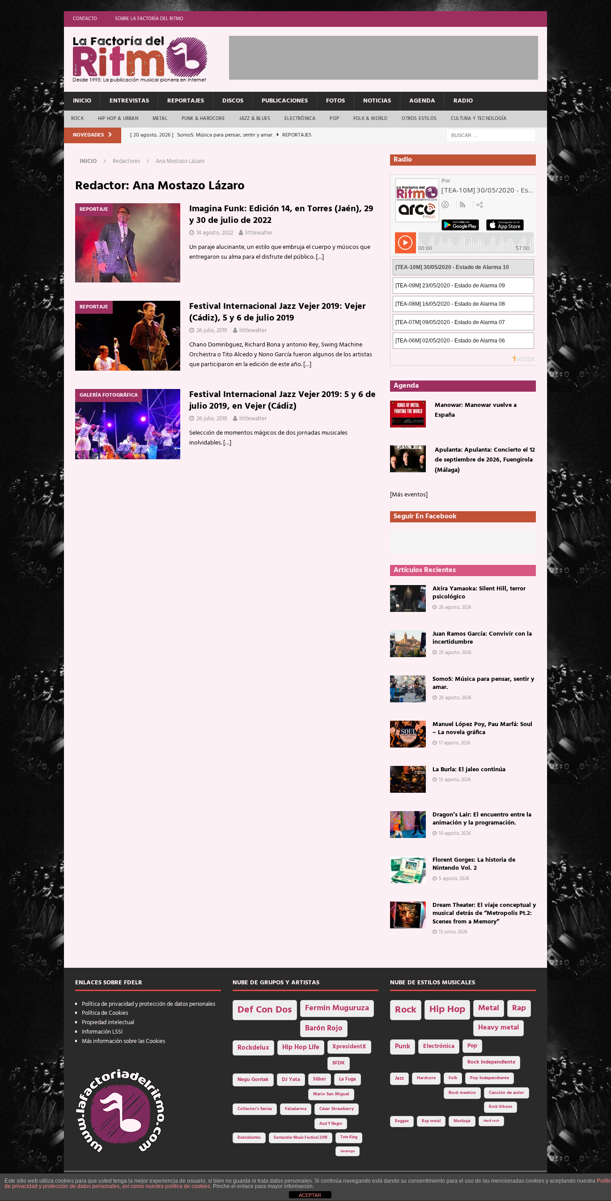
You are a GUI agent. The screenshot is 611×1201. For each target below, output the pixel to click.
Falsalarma (295, 1109)
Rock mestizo (462, 1093)
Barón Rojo (324, 1028)
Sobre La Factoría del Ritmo (149, 19)
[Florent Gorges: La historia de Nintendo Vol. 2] (408, 869)
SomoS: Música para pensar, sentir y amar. (483, 683)
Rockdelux (253, 1048)
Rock (77, 119)
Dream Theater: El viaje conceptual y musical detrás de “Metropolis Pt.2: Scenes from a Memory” (484, 913)
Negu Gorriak (253, 1079)
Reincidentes (249, 1138)
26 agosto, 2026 (455, 607)
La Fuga (347, 1079)
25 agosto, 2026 (455, 653)
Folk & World (370, 119)
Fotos (335, 101)
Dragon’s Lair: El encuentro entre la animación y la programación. (482, 819)
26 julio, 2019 (211, 330)
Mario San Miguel (331, 1094)
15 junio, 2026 (453, 932)
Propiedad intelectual (108, 1022)
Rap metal (431, 1121)
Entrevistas (129, 101)
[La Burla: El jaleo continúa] (408, 779)
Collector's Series (255, 1109)
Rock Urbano (500, 1106)
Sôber (319, 1079)
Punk (402, 1046)
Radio (463, 101)
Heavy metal (498, 1028)
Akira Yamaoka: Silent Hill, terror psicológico (479, 593)
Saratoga (347, 1151)
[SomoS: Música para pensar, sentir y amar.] (408, 688)
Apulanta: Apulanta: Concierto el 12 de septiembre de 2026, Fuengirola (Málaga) (485, 460)
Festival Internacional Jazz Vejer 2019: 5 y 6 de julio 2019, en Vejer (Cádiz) (282, 401)
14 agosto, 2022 (214, 233)
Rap (519, 1008)
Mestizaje (462, 1121)
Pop (334, 119)
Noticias (377, 101)
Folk (453, 1078)
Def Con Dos (265, 1010)
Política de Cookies (105, 1013)
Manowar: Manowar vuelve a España (476, 410)
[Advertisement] (392, 56)
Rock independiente (491, 1062)
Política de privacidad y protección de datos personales (148, 1004)
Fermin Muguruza (337, 1008)
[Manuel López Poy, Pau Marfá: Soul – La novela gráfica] (408, 734)
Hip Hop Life (300, 1048)
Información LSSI (102, 1032)
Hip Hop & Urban (118, 119)
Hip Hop (447, 1009)
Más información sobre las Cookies (123, 1041)
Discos (232, 101)
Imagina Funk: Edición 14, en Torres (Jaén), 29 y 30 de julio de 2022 (281, 215)
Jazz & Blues (254, 119)
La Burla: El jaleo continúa (469, 770)
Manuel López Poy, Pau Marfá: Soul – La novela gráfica (482, 728)
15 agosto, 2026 (455, 780)
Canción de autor (506, 1093)
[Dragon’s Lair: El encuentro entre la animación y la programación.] (408, 824)
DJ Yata (291, 1080)
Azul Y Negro (330, 1123)
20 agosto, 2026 (455, 698)
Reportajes (185, 101)
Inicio (82, 101)
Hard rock (491, 1121)
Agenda (422, 101)
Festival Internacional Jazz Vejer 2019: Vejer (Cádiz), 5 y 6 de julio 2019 (277, 312)
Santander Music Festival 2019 (300, 1138)
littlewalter (258, 233)
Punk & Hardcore (203, 119)
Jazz (399, 1078)
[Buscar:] (491, 135)
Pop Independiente (489, 1078)
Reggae (402, 1121)
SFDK (338, 1063)
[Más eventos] (409, 495)
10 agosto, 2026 (455, 833)
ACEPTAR (310, 1195)
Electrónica (299, 119)
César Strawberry (336, 1109)
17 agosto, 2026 (455, 743)
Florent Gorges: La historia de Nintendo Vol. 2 (474, 864)
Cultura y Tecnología (478, 119)
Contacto (85, 19)
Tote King (348, 1137)
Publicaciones (285, 101)
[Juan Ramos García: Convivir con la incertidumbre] (408, 643)
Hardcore (426, 1078)
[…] (320, 257)
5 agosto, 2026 (454, 879)
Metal (160, 119)
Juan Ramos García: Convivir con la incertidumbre (482, 638)
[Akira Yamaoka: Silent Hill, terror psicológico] (408, 598)
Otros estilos (419, 119)
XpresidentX (349, 1047)
